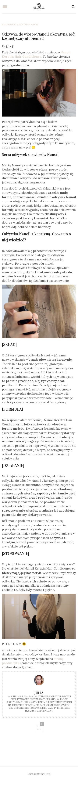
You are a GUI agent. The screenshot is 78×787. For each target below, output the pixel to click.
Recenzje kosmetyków (16, 24)
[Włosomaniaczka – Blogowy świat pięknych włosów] (39, 6)
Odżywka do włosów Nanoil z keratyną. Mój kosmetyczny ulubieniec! (38, 36)
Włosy (34, 24)
